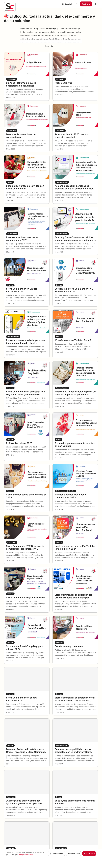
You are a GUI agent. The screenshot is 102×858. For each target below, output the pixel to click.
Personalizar (58, 853)
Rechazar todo (74, 853)
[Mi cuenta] (76, 3)
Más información (26, 855)
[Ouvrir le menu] (95, 3)
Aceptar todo (89, 853)
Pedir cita (86, 4)
